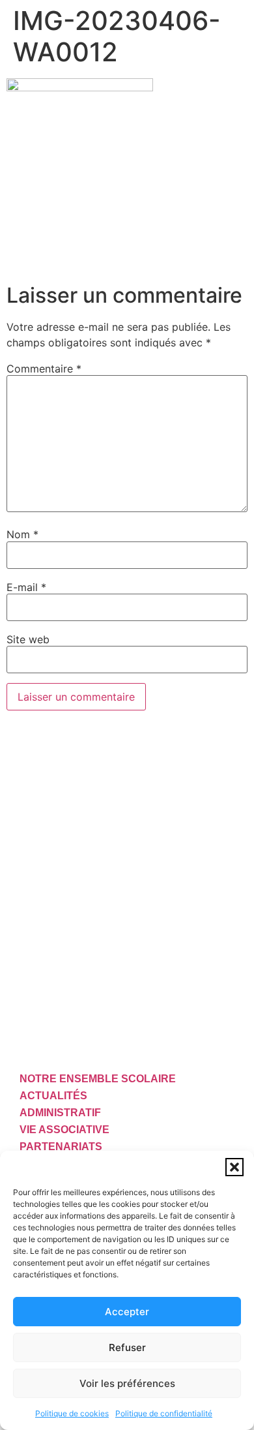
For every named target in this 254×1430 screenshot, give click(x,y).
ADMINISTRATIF (60, 1112)
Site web (28, 639)
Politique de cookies (72, 1413)
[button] (234, 1167)
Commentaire (44, 368)
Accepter (127, 1311)
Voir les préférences (127, 1383)
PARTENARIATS (61, 1146)
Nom (22, 534)
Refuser (127, 1347)
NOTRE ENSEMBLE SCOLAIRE (98, 1078)
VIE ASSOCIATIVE (64, 1129)
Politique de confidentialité (163, 1413)
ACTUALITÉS (53, 1095)
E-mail (26, 587)
